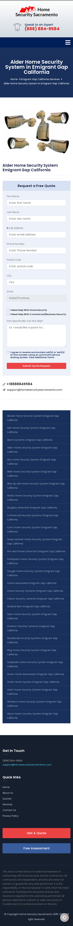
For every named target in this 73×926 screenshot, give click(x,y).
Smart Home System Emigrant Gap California (33, 681)
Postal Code (14, 259)
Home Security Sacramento (35, 914)
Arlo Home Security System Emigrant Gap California (31, 461)
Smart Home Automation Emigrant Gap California (35, 674)
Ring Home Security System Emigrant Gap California (31, 652)
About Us (8, 793)
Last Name (13, 212)
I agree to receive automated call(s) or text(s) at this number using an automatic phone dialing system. (37, 355)
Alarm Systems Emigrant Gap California (29, 439)
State (10, 291)
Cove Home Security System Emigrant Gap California (32, 529)
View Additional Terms (41, 357)
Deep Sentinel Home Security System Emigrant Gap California (34, 541)
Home (14, 79)
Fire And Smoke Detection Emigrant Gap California (36, 551)
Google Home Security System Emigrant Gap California (33, 573)
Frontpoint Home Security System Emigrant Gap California (35, 561)
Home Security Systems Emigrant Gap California (35, 590)
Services (7, 804)
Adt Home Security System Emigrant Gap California (31, 430)
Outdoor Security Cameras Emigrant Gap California (31, 628)
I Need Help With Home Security (28, 310)
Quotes (7, 798)
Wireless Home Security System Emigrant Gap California (34, 703)
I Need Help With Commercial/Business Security (38, 314)
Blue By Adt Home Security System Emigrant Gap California (36, 485)
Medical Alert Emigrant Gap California (28, 606)
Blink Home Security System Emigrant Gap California (32, 473)
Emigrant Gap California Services (40, 79)
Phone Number (15, 244)
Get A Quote (36, 833)
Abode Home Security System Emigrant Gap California (33, 418)
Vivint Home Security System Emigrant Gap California (32, 691)
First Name (13, 196)
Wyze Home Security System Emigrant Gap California (32, 715)
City (9, 275)
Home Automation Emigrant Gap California (31, 583)
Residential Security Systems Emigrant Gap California (32, 640)
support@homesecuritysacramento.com (34, 390)
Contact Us (9, 810)
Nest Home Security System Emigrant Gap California (32, 616)
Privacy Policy (11, 816)
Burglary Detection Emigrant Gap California (32, 507)
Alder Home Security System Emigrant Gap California (32, 449)
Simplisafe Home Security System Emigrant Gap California (35, 664)
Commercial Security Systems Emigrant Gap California (32, 517)
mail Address (15, 228)
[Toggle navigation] (67, 42)
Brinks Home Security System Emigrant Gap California (32, 497)
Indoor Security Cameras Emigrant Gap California (35, 598)
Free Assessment (36, 848)
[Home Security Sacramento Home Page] (36, 11)
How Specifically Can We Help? (25, 321)
